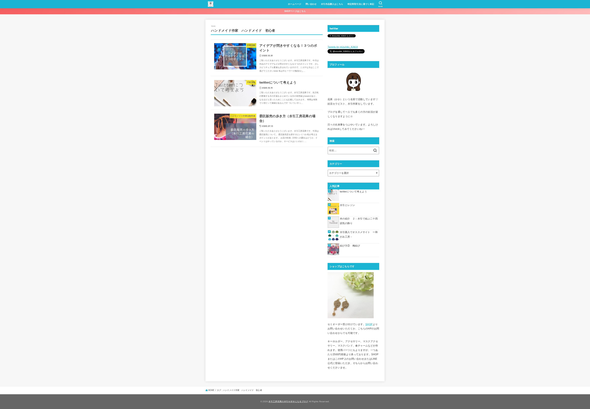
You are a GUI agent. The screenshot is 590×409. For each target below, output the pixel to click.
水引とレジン (347, 205)
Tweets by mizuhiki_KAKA (343, 47)
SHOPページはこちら (295, 11)
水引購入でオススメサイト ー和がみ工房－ (359, 234)
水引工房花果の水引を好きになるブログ (288, 401)
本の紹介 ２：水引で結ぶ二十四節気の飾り (359, 221)
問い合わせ (311, 4)
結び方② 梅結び (350, 245)
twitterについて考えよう (353, 191)
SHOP (369, 324)
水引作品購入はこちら (332, 4)
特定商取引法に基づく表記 (361, 4)
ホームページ (294, 4)
